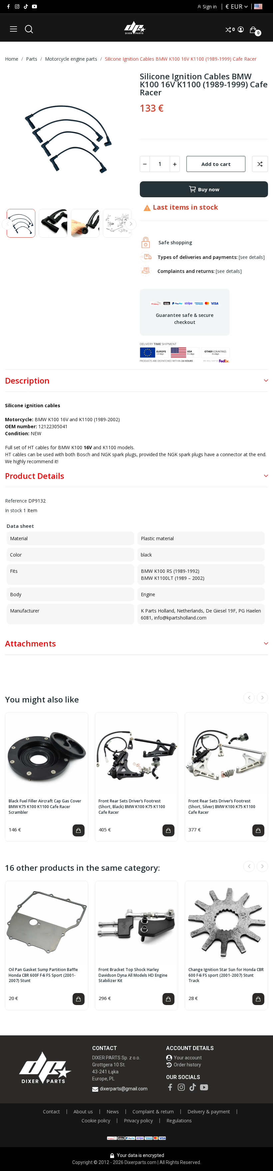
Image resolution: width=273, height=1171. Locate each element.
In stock (13, 510)
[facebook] (8, 6)
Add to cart (216, 164)
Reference (16, 501)
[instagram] (17, 6)
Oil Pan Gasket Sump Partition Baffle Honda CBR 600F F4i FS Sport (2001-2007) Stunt (43, 975)
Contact (51, 1111)
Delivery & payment (208, 1111)
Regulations (179, 1120)
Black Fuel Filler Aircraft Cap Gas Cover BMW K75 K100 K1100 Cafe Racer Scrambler (45, 806)
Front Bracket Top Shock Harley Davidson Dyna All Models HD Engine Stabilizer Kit (133, 975)
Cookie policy (96, 1120)
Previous (20, 137)
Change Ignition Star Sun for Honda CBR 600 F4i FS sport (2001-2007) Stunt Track (226, 975)
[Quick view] (46, 753)
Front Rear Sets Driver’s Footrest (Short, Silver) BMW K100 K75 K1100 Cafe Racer (221, 806)
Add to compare (260, 164)
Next (117, 137)
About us (83, 1111)
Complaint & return (153, 1111)
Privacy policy (138, 1120)
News (113, 1111)
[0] (253, 29)
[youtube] (34, 6)
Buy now (208, 189)
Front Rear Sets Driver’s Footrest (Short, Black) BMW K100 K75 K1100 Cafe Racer (132, 806)
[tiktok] (25, 6)
